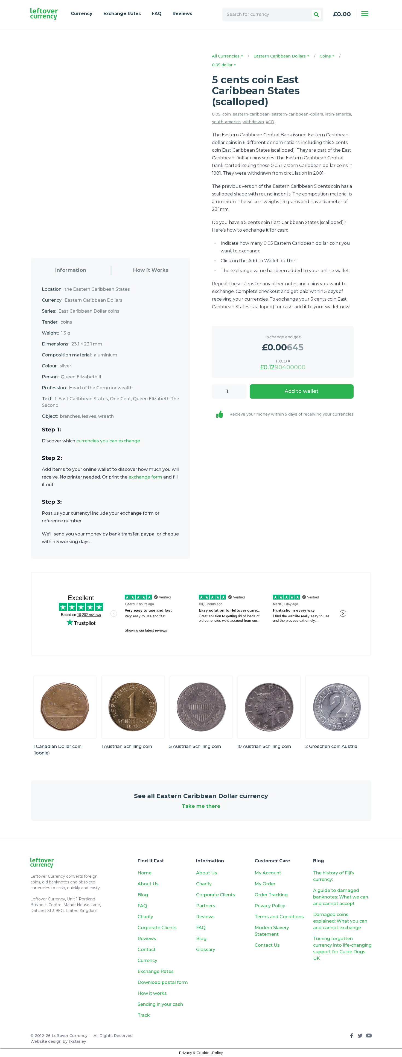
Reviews (182, 13)
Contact (147, 949)
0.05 (216, 114)
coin (226, 114)
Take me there (201, 806)
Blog (143, 894)
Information (70, 270)
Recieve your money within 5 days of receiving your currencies (291, 414)
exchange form (145, 477)
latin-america (338, 114)
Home (145, 872)
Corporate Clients (157, 927)
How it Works (150, 270)
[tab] (70, 270)
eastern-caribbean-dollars (297, 114)
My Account (268, 872)
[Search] (316, 14)
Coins (326, 56)
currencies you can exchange (108, 440)
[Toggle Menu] (364, 13)
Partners (205, 905)
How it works (152, 993)
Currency (81, 13)
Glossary (205, 949)
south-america (226, 121)
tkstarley (77, 1041)
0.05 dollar (223, 64)
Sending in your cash (160, 1004)
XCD (270, 121)
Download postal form (163, 982)
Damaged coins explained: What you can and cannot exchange (340, 921)
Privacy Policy (270, 905)
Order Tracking (271, 894)
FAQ (157, 13)
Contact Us (267, 945)
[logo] (44, 14)
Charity (145, 916)
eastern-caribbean (251, 114)
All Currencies (226, 56)
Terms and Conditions (279, 916)
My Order (265, 883)
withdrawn (253, 121)
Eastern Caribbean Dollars (280, 56)
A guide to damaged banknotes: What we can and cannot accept (340, 897)
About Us (148, 883)
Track (144, 1015)
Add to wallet (302, 391)
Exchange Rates (122, 13)
